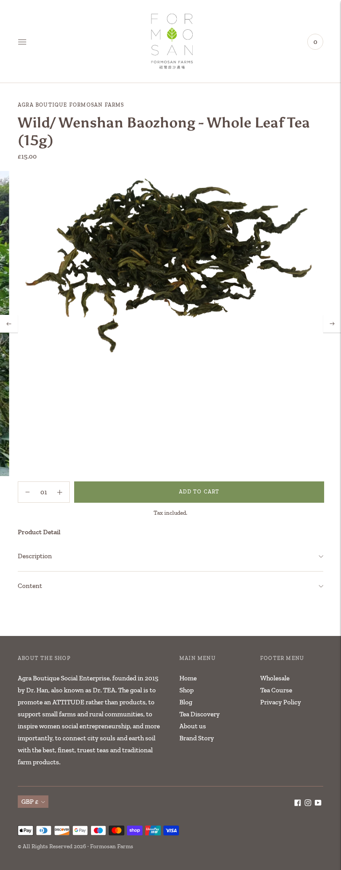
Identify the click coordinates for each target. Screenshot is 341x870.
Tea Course (276, 690)
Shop (186, 690)
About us (192, 726)
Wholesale (274, 678)
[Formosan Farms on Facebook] (297, 804)
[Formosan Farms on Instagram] (308, 804)
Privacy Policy (280, 702)
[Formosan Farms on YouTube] (318, 804)
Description (35, 556)
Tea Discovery (199, 714)
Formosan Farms (111, 846)
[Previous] (9, 324)
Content (30, 586)
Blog (185, 702)
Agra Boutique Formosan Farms (71, 105)
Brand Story (196, 738)
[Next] (332, 324)
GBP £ (30, 802)
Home (188, 678)
